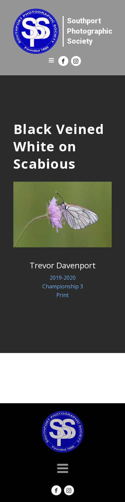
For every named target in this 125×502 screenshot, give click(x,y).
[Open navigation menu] (51, 61)
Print (62, 295)
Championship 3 (62, 286)
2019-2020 (63, 277)
